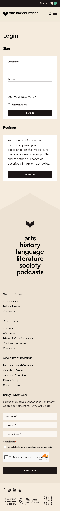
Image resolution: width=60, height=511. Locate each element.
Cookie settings (11, 385)
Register (30, 174)
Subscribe (30, 470)
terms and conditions (27, 447)
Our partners (10, 311)
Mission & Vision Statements (18, 338)
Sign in (43, 3)
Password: (13, 79)
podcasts (30, 272)
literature (30, 258)
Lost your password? (22, 96)
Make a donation (12, 306)
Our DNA (8, 328)
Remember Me (19, 104)
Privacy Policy (10, 380)
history (30, 245)
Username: (13, 61)
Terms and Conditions (15, 375)
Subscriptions (10, 301)
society (30, 265)
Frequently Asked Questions (18, 365)
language (30, 251)
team (15, 343)
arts (30, 238)
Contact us (9, 348)
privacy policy (40, 163)
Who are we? (10, 333)
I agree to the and (30, 447)
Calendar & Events (13, 370)
